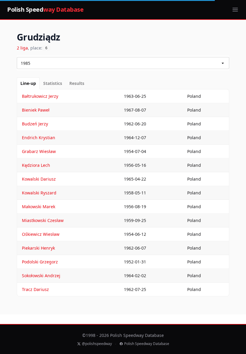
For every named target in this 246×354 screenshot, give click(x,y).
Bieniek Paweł (36, 110)
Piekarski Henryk (38, 248)
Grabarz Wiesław (39, 151)
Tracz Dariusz (35, 289)
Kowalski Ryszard (39, 193)
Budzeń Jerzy (35, 124)
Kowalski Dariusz (39, 179)
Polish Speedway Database (146, 343)
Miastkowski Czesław (43, 220)
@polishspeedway (97, 343)
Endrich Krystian (38, 137)
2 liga (22, 48)
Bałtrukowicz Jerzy (40, 96)
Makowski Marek (38, 206)
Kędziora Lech (36, 165)
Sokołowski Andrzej (41, 275)
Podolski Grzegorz (40, 262)
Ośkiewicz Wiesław (40, 234)
